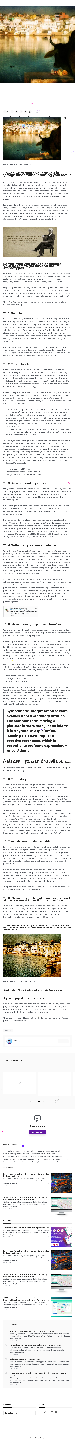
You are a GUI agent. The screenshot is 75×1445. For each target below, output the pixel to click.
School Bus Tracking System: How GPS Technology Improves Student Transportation (26, 1198)
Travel (37, 111)
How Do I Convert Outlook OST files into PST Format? (33, 1331)
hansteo (18, 1366)
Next (40, 1101)
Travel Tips (8, 1030)
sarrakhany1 (13, 1183)
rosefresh (18, 1338)
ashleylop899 (20, 1352)
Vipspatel (19, 1090)
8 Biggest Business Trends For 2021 (25, 1359)
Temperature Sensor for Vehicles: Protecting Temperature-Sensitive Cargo (32, 1162)
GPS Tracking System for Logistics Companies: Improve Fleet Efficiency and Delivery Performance (26, 1299)
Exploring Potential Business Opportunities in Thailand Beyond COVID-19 (38, 1374)
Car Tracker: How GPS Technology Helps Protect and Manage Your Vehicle (32, 1151)
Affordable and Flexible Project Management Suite (24, 1079)
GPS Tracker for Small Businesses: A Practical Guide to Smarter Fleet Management (35, 1156)
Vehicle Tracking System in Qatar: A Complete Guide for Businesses (29, 1154)
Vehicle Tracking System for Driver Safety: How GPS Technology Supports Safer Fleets (36, 1159)
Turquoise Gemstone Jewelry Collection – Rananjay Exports (36, 1345)
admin (35, 125)
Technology (21, 1074)
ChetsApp (42, 1438)
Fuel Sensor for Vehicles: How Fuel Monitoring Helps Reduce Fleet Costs (26, 1175)
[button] (70, 3)
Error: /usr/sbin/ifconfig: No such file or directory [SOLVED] (54, 1079)
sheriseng (19, 1382)
